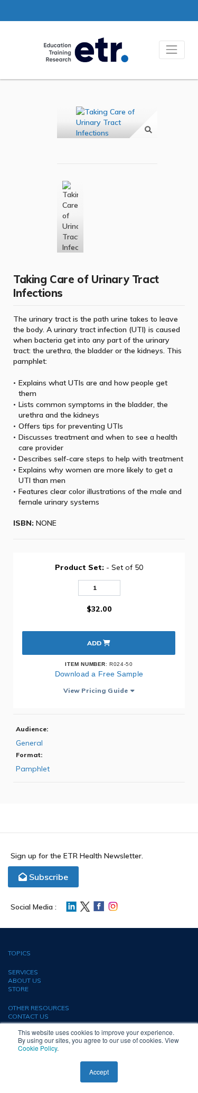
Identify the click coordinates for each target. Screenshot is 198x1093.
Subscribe (47, 877)
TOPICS (19, 953)
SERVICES (23, 972)
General (29, 743)
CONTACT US (28, 1016)
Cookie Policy (37, 1047)
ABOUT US (24, 980)
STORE (18, 989)
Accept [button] (99, 1071)
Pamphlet (33, 768)
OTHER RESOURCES (38, 1008)
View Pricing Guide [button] (95, 690)
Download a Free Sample (99, 674)
